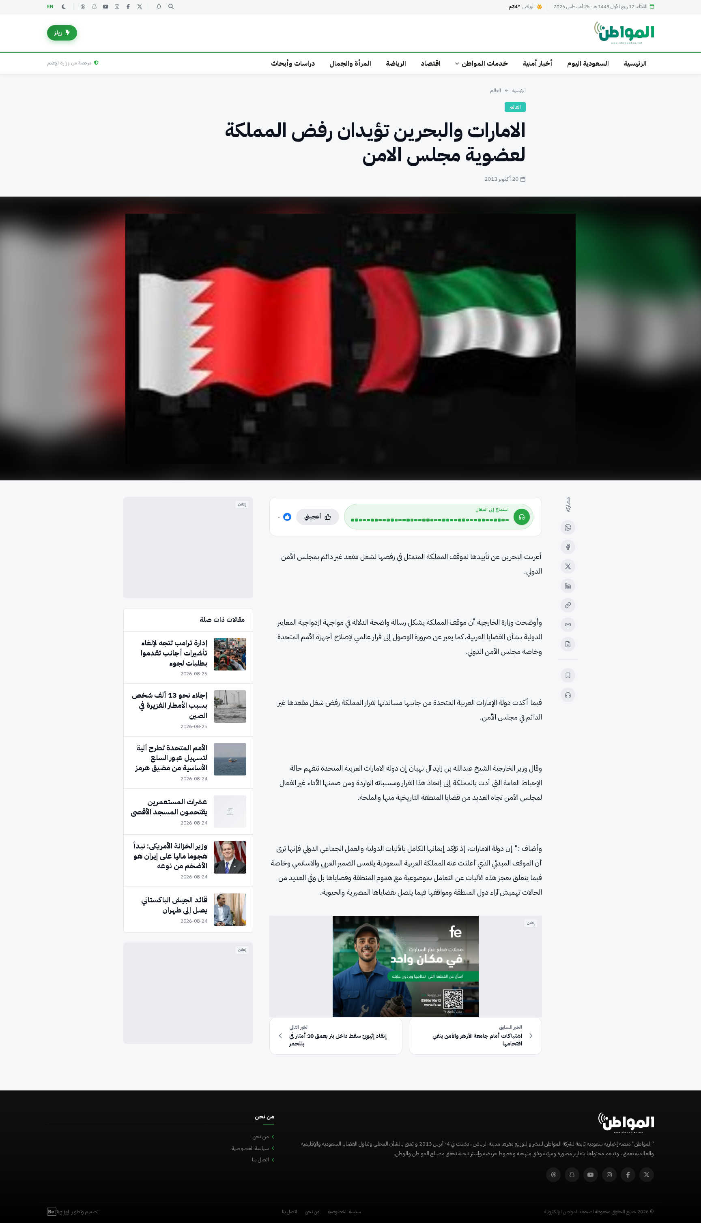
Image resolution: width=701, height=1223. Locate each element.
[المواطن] (624, 32)
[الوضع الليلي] (63, 7)
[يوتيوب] (105, 7)
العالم (495, 90)
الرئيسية (635, 63)
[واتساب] (568, 527)
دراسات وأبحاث (293, 63)
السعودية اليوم (588, 63)
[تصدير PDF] (568, 644)
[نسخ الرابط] (568, 605)
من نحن (261, 1136)
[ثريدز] (82, 7)
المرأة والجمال (350, 63)
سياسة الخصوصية (250, 1148)
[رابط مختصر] (568, 624)
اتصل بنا (260, 1159)
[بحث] (171, 7)
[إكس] (568, 566)
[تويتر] (139, 7)
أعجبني (312, 516)
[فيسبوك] (128, 7)
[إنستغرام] (117, 7)
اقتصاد (431, 63)
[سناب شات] (94, 7)
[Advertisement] (188, 547)
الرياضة (396, 63)
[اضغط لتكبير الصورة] (350, 338)
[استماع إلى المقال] (568, 695)
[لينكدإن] (568, 585)
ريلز (58, 32)
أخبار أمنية (538, 63)
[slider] (430, 520)
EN (50, 6)
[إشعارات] (158, 7)
